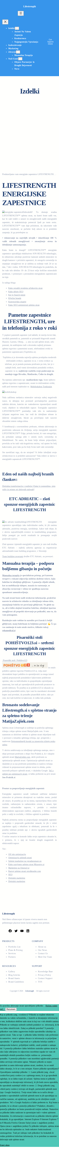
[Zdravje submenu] (18, 52)
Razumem (11, 1009)
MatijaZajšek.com (22, 757)
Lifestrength (29, 6)
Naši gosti (13, 59)
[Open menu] (21, 13)
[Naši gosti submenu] (20, 58)
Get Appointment (50, 41)
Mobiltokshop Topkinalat (41, 387)
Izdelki (11, 28)
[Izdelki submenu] (17, 28)
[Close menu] (5, 21)
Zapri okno (5, 1145)
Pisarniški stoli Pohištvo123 (14, 660)
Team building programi (12, 556)
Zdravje (12, 52)
